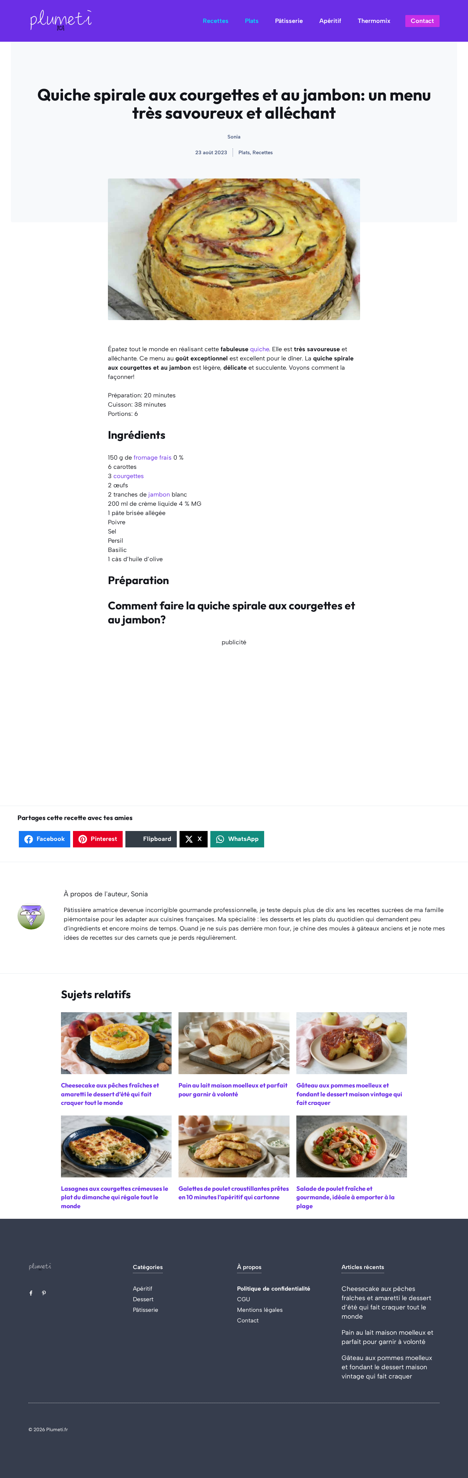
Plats (252, 21)
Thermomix (374, 21)
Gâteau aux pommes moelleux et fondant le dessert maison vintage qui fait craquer (387, 1367)
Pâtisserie (289, 21)
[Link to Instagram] (43, 1293)
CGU (243, 1299)
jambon (159, 494)
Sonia (234, 137)
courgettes (128, 476)
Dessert (143, 1299)
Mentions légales (260, 1309)
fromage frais (153, 457)
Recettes (216, 21)
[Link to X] (30, 1293)
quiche (259, 349)
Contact (422, 21)
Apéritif (330, 21)
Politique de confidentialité (273, 1288)
